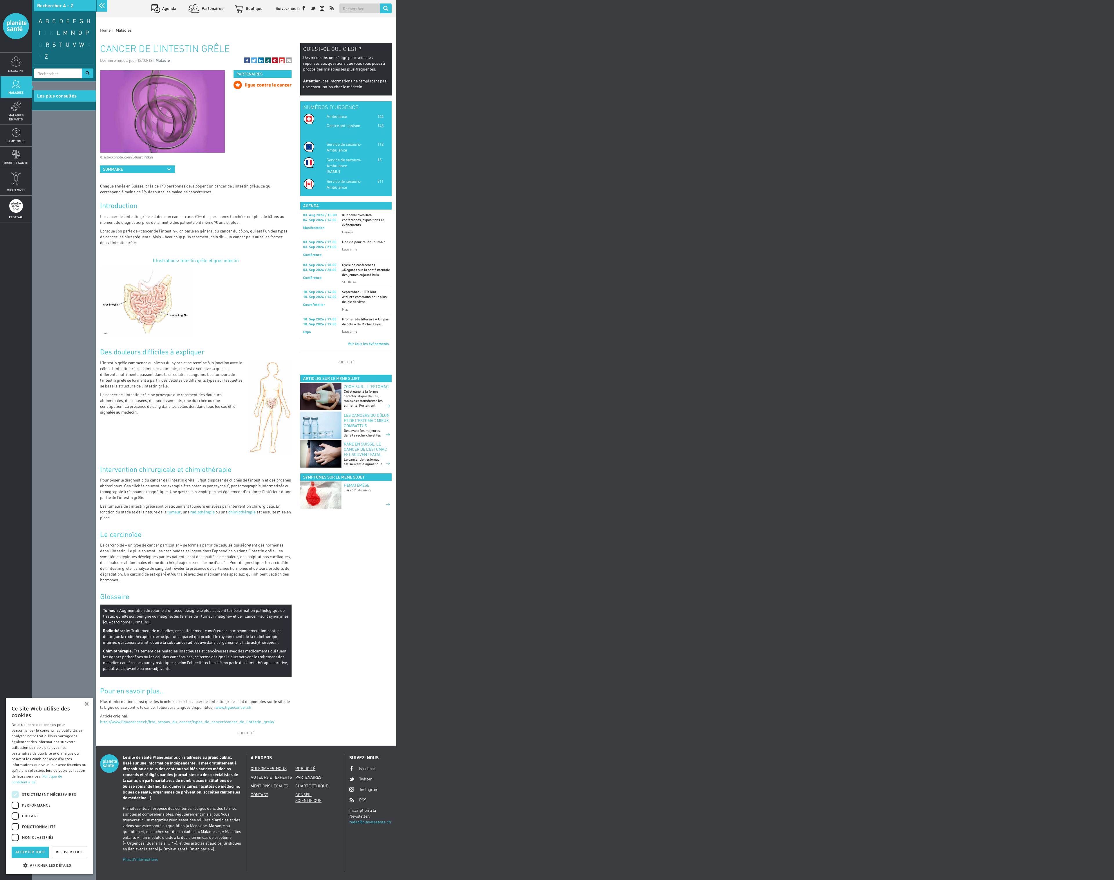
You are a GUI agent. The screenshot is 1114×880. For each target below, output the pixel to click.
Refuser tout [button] (69, 852)
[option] (263, 85)
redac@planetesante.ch (370, 821)
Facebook (367, 768)
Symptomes (16, 141)
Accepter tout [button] (30, 852)
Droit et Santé (16, 163)
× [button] (86, 704)
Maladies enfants (16, 117)
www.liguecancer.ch (233, 707)
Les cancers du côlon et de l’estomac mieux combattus (367, 420)
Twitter (365, 778)
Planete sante (16, 26)
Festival (16, 217)
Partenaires (212, 8)
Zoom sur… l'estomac (366, 386)
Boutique (254, 8)
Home (105, 30)
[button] (247, 60)
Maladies (16, 92)
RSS (362, 799)
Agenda (168, 8)
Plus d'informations (140, 859)
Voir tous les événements (368, 343)
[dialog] (49, 786)
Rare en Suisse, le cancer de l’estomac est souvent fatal (365, 449)
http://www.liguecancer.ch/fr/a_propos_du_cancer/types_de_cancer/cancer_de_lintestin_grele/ (187, 721)
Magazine (16, 71)
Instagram (369, 789)
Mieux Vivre (16, 190)
